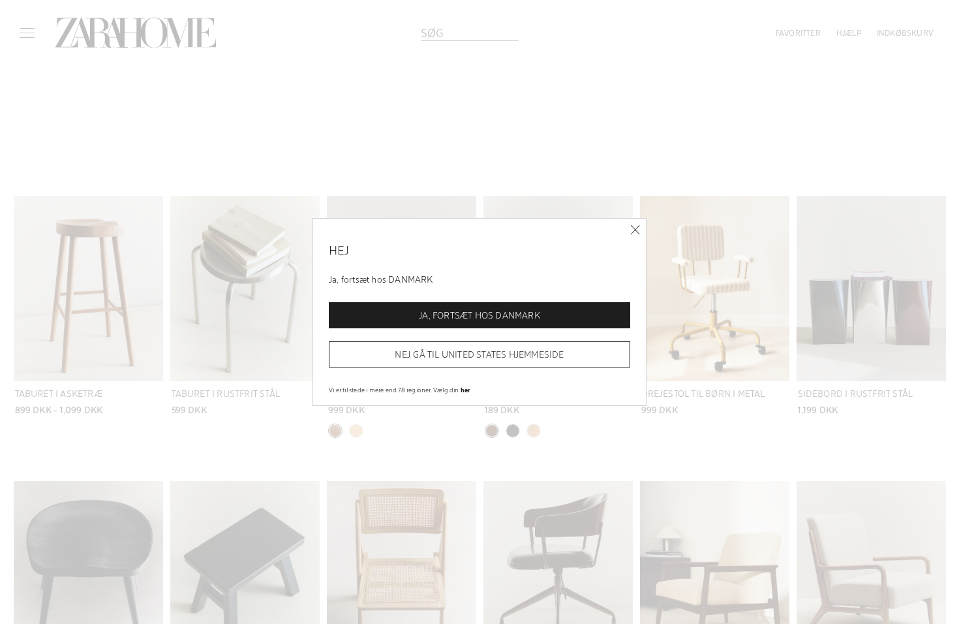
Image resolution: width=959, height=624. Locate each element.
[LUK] (635, 230)
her (466, 390)
